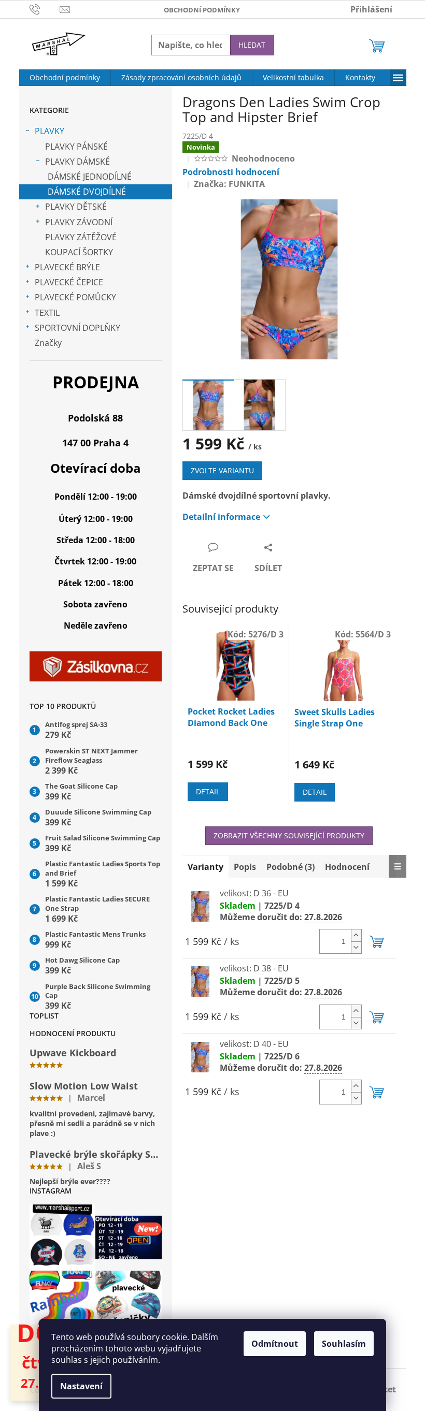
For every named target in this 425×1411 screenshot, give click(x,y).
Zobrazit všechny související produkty (289, 835)
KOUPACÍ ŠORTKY (79, 252)
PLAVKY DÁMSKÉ (77, 161)
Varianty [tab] (205, 866)
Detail (208, 791)
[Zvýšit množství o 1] (356, 935)
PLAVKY (49, 131)
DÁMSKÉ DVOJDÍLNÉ (87, 191)
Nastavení (81, 1386)
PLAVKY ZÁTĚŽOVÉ (81, 237)
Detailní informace (221, 516)
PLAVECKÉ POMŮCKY (75, 297)
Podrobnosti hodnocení (230, 172)
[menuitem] (64, 77)
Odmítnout (274, 1343)
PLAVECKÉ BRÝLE (67, 267)
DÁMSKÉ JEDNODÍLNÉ (90, 176)
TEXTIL (47, 312)
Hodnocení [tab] (347, 866)
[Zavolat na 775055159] (45, 8)
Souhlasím (344, 1343)
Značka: (229, 184)
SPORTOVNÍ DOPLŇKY (77, 327)
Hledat (251, 45)
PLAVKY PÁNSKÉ (76, 146)
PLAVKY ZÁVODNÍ (78, 222)
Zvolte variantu (222, 470)
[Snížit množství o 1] (356, 947)
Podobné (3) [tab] (290, 866)
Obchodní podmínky (202, 9)
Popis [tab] (245, 866)
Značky (48, 342)
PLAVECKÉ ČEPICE (69, 282)
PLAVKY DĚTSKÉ (76, 206)
